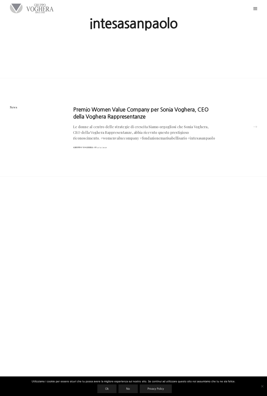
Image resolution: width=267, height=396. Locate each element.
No (128, 388)
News (13, 107)
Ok (107, 388)
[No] (262, 386)
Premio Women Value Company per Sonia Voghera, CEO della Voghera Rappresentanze (141, 113)
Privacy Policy (156, 388)
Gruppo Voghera (83, 147)
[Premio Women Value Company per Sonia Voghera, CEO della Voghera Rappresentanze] (255, 127)
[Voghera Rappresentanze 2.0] (33, 8)
